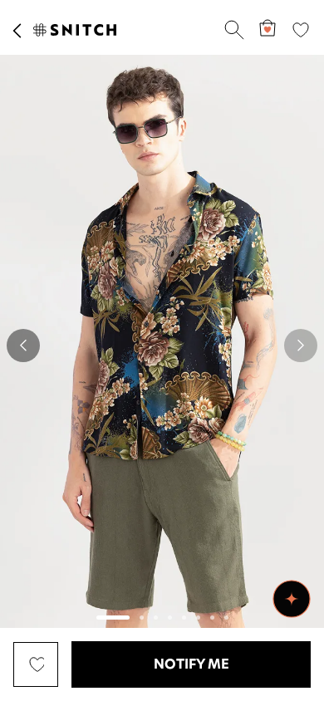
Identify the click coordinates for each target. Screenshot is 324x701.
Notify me (191, 664)
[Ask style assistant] (291, 599)
